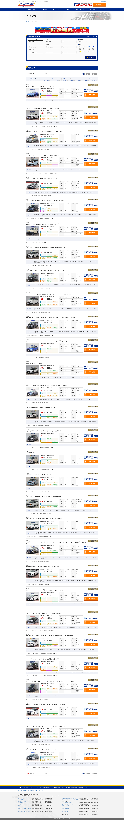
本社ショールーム (21, 798)
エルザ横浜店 (20, 804)
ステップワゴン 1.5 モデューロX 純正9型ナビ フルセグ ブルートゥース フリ (45, 247)
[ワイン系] (93, 48)
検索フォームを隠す (91, 36)
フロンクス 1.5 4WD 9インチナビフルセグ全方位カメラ (40, 407)
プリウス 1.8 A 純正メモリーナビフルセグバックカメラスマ (41, 178)
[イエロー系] (79, 51)
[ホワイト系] (79, 46)
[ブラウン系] (79, 48)
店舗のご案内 (92, 9)
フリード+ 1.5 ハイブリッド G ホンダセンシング (38, 474)
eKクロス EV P (30, 452)
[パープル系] (84, 51)
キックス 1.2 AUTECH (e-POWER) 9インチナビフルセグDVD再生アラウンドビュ (47, 384)
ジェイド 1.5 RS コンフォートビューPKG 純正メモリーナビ (41, 749)
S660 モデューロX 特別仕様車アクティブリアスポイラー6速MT (42, 107)
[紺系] (93, 46)
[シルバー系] (88, 48)
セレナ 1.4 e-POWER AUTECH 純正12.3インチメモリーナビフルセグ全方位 (45, 704)
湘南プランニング (65, 811)
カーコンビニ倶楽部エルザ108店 (67, 802)
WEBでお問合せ (99, 5)
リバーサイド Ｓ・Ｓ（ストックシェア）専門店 (70, 799)
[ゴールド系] (88, 51)
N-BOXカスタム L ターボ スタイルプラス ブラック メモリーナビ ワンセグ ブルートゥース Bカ (50, 317)
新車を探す (32, 787)
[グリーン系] (93, 49)
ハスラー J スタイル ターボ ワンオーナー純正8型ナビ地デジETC (43, 658)
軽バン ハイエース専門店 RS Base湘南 (24, 808)
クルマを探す (31, 9)
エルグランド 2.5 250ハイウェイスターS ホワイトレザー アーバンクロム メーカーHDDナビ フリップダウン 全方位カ (56, 542)
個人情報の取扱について (32, 790)
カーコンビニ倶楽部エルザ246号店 (67, 804)
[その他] (93, 51)
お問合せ (87, 787)
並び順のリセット (33, 80)
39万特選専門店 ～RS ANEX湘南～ (24, 811)
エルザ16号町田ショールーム (23, 799)
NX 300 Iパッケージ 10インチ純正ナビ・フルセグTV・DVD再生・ (43, 566)
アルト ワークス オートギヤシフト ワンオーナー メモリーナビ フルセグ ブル (46, 200)
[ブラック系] (88, 49)
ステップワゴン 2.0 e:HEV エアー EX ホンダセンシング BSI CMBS (43, 496)
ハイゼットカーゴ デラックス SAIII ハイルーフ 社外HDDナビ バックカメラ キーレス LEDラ (49, 293)
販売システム (74, 787)
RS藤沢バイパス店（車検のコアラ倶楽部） (69, 798)
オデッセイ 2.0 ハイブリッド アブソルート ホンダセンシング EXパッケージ (45, 430)
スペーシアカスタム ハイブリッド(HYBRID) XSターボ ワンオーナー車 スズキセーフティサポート (51, 680)
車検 (68, 9)
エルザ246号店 (20, 802)
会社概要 (20, 790)
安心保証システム (56, 787)
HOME (19, 787)
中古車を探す (25, 787)
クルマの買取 (43, 9)
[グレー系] (84, 49)
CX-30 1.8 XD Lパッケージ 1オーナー (35, 362)
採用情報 (25, 790)
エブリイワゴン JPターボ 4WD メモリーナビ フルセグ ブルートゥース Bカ (45, 270)
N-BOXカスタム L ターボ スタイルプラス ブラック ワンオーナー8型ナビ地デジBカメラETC (50, 635)
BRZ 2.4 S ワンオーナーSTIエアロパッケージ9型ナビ (40, 85)
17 (92, 73)
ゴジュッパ (56, 9)
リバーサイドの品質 (65, 787)
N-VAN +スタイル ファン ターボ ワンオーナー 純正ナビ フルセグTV (43, 154)
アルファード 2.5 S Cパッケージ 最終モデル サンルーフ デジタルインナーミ (46, 589)
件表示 (45, 73)
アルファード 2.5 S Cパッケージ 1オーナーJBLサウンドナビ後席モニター (45, 612)
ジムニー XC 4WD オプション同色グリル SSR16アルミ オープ (42, 223)
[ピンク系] (79, 49)
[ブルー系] (88, 46)
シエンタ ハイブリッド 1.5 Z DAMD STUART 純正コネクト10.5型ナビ (44, 518)
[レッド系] (84, 48)
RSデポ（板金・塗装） (65, 808)
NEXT (95, 73)
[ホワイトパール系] (84, 46)
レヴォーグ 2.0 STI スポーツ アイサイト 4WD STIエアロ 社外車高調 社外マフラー (47, 340)
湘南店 (19, 805)
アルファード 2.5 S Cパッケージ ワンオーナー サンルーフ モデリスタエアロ (46, 725)
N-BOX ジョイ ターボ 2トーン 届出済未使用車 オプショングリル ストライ (45, 131)
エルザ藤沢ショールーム (22, 801)
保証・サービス (80, 9)
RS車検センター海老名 (65, 805)
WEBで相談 (90, 95)
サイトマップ (103, 1)
